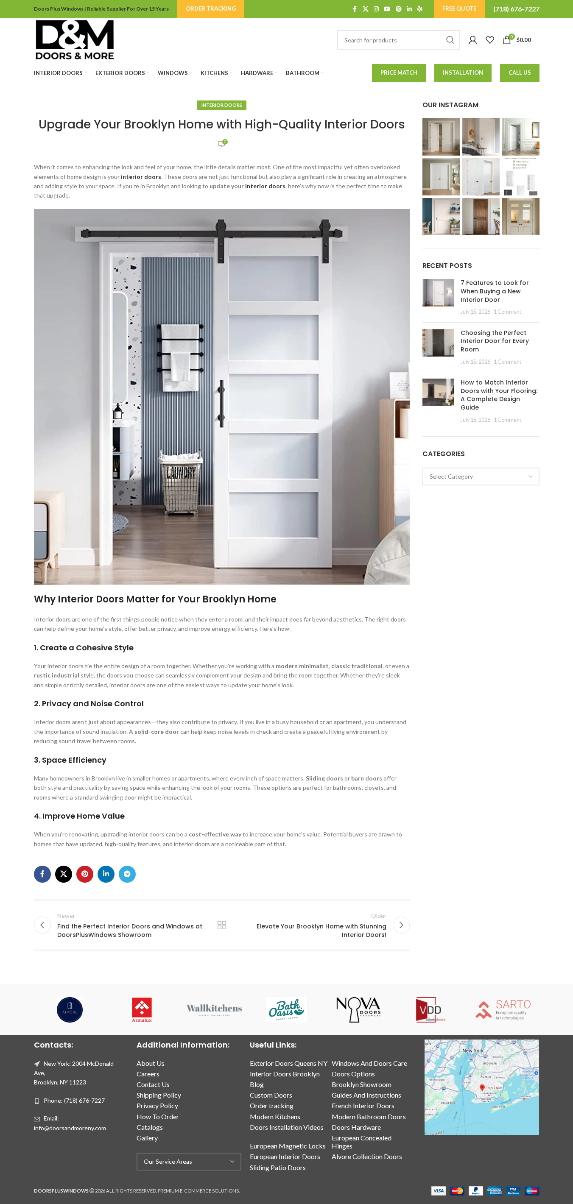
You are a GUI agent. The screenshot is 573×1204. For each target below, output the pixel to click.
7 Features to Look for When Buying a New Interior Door (495, 291)
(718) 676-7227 (516, 9)
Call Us (520, 72)
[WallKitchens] (214, 1010)
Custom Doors (271, 1095)
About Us (151, 1063)
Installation (463, 72)
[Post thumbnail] (438, 297)
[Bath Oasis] (286, 1010)
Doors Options (353, 1074)
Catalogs (150, 1127)
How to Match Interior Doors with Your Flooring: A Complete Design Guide (499, 395)
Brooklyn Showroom (361, 1084)
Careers (148, 1074)
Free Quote (459, 8)
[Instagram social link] (376, 9)
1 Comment (507, 312)
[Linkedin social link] (409, 9)
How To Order (158, 1116)
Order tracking (271, 1105)
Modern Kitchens (275, 1116)
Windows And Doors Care (369, 1063)
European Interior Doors (285, 1156)
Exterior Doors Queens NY (288, 1063)
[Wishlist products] (489, 39)
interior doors (141, 176)
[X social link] (365, 9)
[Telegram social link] (127, 874)
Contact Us (153, 1084)
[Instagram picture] (441, 137)
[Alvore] (70, 1010)
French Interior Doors (363, 1105)
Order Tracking (211, 8)
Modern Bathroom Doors (369, 1116)
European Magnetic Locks (288, 1146)
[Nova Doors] (359, 1010)
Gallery (147, 1138)
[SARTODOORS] (503, 1010)
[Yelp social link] (419, 9)
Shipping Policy (159, 1095)
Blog (257, 1084)
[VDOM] (431, 1010)
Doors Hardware (356, 1127)
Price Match (398, 72)
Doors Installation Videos (287, 1127)
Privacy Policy (157, 1105)
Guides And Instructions (366, 1095)
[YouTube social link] (387, 9)
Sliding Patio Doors (278, 1167)
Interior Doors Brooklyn (285, 1074)
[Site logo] (74, 39)
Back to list (222, 925)
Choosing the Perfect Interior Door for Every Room (495, 341)
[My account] (472, 39)
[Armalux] (142, 1010)
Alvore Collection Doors (367, 1156)
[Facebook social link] (355, 9)
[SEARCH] (450, 40)
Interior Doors (221, 105)
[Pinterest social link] (398, 9)
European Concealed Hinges (361, 1142)
